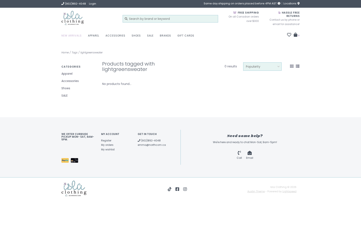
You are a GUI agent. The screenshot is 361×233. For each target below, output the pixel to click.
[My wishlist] (289, 35)
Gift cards (185, 35)
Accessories (115, 35)
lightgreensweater (91, 52)
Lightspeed (289, 191)
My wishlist (108, 149)
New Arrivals (71, 35)
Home (65, 52)
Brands (165, 35)
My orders (107, 145)
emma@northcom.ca (152, 145)
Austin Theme (256, 191)
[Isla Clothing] (88, 18)
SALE (150, 35)
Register (106, 140)
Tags (75, 52)
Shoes (136, 35)
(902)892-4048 (150, 140)
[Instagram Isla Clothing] (185, 189)
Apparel (93, 35)
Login (92, 4)
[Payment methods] (66, 161)
